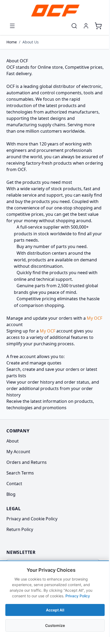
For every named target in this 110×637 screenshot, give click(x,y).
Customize (55, 625)
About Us (30, 41)
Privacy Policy (77, 596)
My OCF (94, 318)
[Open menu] (12, 26)
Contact (14, 483)
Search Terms (20, 473)
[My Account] (86, 26)
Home (11, 41)
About (12, 441)
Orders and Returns (26, 462)
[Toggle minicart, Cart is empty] (98, 26)
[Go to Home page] (55, 10)
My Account (18, 452)
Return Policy (19, 529)
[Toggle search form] (74, 26)
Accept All (55, 610)
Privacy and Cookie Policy (31, 519)
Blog (10, 494)
